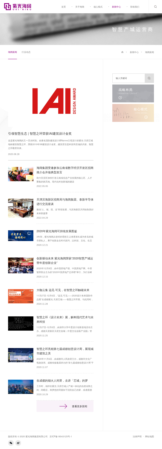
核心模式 (98, 6)
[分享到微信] (11, 443)
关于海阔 (79, 6)
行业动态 (26, 51)
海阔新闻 (12, 51)
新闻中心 (116, 6)
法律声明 (137, 436)
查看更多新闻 (79, 406)
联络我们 (134, 6)
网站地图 (149, 436)
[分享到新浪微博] (18, 443)
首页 (63, 6)
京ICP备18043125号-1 (61, 436)
